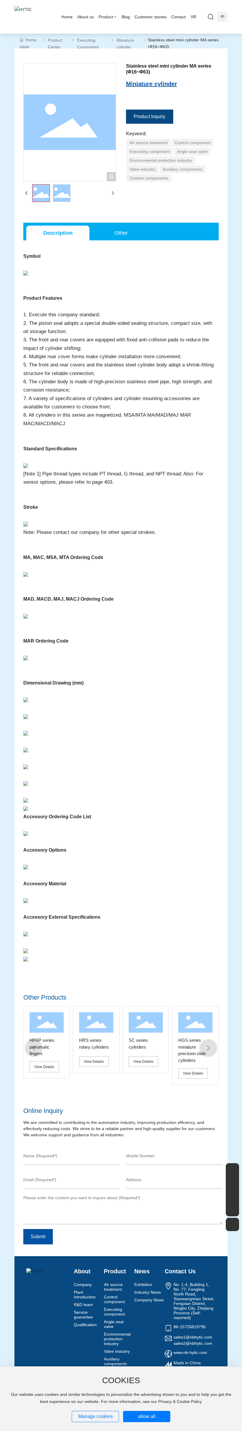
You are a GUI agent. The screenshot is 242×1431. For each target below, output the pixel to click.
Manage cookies (95, 1416)
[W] (232, 1183)
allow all (147, 1416)
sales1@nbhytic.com (193, 1337)
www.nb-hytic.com (190, 1352)
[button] (33, 1048)
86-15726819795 (190, 1326)
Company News (149, 1300)
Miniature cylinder (125, 43)
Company (83, 1284)
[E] (232, 1169)
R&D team (83, 1304)
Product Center (55, 43)
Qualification (85, 1324)
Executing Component (88, 43)
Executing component (114, 1311)
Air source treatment (113, 1287)
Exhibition (143, 1284)
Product (115, 1271)
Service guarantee (83, 1314)
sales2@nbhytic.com (193, 1343)
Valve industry (117, 1351)
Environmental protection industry (117, 1339)
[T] (232, 1196)
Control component (114, 1299)
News (142, 1271)
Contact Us (180, 1271)
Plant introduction (85, 1294)
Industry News (147, 1292)
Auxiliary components (115, 1361)
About (82, 1271)
